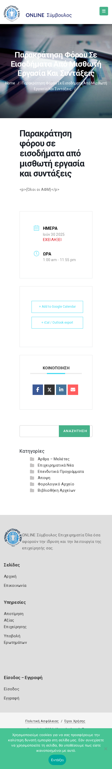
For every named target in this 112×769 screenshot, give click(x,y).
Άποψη (44, 477)
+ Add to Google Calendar (57, 306)
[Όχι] (105, 751)
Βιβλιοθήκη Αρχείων (56, 490)
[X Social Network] (49, 389)
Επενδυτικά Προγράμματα (61, 471)
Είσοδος (11, 689)
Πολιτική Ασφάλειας (42, 721)
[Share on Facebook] (38, 389)
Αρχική (10, 576)
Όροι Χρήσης (74, 721)
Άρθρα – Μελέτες (54, 459)
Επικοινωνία (15, 585)
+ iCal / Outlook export (57, 322)
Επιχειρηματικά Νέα (56, 465)
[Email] (73, 389)
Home (10, 83)
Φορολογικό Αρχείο (56, 484)
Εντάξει (57, 760)
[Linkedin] (61, 389)
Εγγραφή (11, 698)
